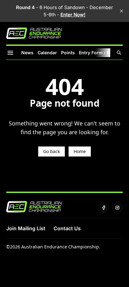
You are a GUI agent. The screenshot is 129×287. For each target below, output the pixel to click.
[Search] (119, 52)
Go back (51, 151)
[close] (121, 11)
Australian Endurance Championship (60, 247)
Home (80, 151)
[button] (25, 228)
